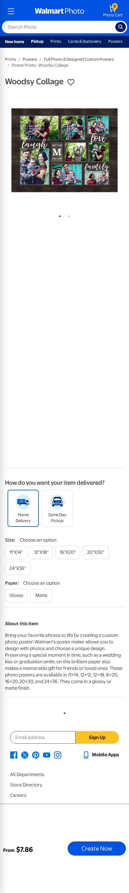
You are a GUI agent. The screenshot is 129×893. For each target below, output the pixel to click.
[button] (71, 82)
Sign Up (97, 737)
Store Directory (26, 785)
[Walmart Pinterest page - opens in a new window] (35, 755)
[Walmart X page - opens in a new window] (24, 755)
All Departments (27, 774)
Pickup (37, 41)
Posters (115, 41)
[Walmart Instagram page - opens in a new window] (57, 755)
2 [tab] (68, 215)
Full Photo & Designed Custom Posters (79, 59)
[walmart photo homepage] (59, 11)
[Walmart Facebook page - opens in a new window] (14, 755)
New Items (14, 41)
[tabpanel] (64, 150)
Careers (18, 795)
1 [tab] (58, 215)
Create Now (96, 848)
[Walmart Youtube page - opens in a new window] (46, 755)
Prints (55, 41)
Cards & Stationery (84, 41)
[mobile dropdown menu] (11, 11)
